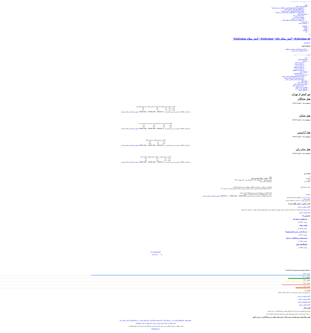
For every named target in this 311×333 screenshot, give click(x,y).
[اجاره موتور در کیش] (304, 299)
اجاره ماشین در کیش (304, 212)
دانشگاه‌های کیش (301, 244)
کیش (164, 320)
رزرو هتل (168, 320)
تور (173, 320)
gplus (305, 29)
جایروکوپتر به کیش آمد (300, 219)
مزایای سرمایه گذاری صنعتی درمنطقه (296, 49)
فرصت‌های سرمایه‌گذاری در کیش (296, 238)
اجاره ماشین (146, 320)
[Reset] (294, 55)
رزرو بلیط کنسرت (134, 320)
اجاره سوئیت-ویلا (157, 320)
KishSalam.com (155, 329)
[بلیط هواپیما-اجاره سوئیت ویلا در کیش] (155, 254)
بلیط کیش (138, 323)
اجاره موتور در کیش (158, 323)
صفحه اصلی (188, 320)
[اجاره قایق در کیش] (304, 304)
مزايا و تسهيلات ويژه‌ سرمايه (299, 50)
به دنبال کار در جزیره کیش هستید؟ (296, 232)
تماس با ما (135, 111)
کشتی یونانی (303, 225)
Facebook (304, 26)
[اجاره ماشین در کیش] (304, 207)
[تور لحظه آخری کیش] (304, 302)
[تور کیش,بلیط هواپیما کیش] (307, 42)
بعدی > (304, 199)
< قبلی (308, 199)
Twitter (305, 27)
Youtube (305, 30)
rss (306, 31)
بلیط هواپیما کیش (179, 320)
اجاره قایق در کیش (147, 323)
